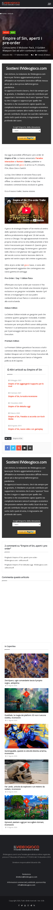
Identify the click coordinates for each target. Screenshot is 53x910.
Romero (20, 161)
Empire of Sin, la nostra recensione (22, 396)
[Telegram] (31, 905)
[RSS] (34, 905)
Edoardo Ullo (7, 55)
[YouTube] (24, 905)
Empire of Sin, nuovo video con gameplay (25, 429)
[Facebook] (18, 905)
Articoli (10, 13)
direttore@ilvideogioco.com (26, 877)
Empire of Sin (17, 438)
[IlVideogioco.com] (11, 3)
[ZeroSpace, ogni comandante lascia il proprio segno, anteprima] (26, 665)
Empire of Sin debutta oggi (19, 406)
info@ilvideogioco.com (26, 885)
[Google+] (18, 447)
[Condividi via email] (24, 447)
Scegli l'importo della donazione (26, 127)
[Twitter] (21, 905)
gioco (21, 165)
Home (4, 13)
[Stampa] (30, 447)
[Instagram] (28, 905)
